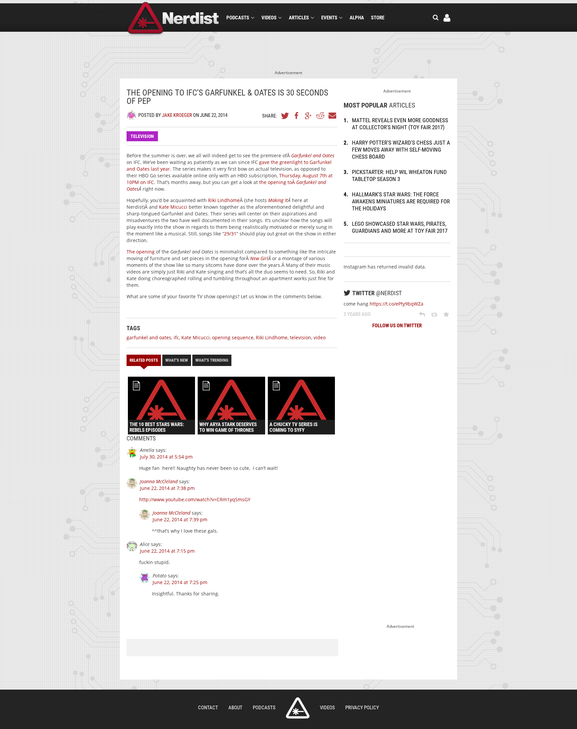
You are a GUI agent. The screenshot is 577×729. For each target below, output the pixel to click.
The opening (141, 251)
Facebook (297, 115)
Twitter (285, 115)
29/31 (230, 233)
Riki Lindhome (224, 200)
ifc (176, 337)
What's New (176, 360)
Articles (299, 18)
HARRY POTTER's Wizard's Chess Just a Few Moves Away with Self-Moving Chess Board (401, 149)
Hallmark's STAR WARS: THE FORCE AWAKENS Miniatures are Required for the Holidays (401, 201)
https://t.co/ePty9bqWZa (396, 304)
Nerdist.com (298, 708)
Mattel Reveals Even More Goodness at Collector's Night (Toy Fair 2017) (400, 124)
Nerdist (173, 19)
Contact (208, 708)
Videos (268, 18)
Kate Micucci (173, 207)
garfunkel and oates (149, 337)
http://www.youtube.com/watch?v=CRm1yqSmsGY (194, 499)
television (300, 337)
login (446, 18)
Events (329, 18)
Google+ (308, 115)
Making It (278, 200)
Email (332, 115)
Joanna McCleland (159, 481)
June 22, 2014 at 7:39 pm (180, 519)
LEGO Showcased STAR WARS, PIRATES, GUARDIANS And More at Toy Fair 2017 (399, 227)
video (320, 337)
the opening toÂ (277, 182)
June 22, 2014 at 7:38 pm (167, 488)
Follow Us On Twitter (397, 326)
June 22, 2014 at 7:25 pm (180, 582)
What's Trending (211, 360)
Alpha (357, 18)
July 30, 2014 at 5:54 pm (166, 456)
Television (142, 136)
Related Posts (144, 360)
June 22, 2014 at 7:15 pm (167, 551)
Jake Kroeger (177, 115)
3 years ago (357, 314)
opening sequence (232, 337)
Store (377, 18)
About (235, 708)
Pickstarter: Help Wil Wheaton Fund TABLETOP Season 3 (399, 175)
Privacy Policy (362, 708)
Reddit (320, 115)
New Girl (259, 258)
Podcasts (237, 18)
